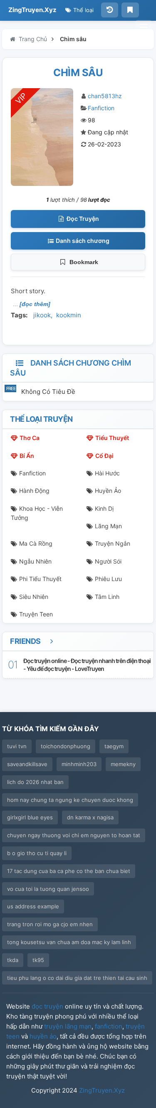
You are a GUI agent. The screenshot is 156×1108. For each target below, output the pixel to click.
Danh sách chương (81, 240)
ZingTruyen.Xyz (32, 10)
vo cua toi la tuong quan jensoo (48, 888)
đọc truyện (47, 1006)
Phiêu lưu (108, 578)
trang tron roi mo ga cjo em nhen (50, 924)
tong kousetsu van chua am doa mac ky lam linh (69, 942)
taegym (114, 746)
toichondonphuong (65, 746)
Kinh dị (104, 508)
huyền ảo (43, 1036)
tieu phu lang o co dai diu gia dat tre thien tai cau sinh (77, 977)
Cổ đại (104, 455)
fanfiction (108, 1026)
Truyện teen (36, 614)
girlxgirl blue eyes (30, 817)
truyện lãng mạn (68, 1026)
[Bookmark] (130, 9)
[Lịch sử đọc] (109, 9)
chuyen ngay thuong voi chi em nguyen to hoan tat (73, 835)
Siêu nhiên (33, 596)
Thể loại (83, 10)
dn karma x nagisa (90, 817)
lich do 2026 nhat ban (35, 782)
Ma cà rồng (35, 543)
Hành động (34, 490)
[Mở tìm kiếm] (143, 27)
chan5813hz (105, 95)
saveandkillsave (27, 764)
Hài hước (107, 473)
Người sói (108, 561)
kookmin (68, 315)
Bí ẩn (27, 455)
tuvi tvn (17, 746)
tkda (12, 960)
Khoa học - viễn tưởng (37, 513)
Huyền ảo (108, 490)
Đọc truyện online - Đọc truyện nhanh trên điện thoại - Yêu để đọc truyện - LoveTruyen (87, 664)
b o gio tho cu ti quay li (37, 853)
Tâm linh (107, 596)
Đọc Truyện (82, 218)
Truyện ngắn (112, 543)
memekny (123, 764)
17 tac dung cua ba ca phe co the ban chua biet (68, 871)
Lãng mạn (108, 525)
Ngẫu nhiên (35, 561)
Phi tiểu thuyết (40, 578)
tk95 (38, 960)
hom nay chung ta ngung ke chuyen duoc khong (70, 799)
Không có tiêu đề (48, 392)
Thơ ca (30, 437)
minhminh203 (79, 764)
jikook (42, 315)
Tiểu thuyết (112, 437)
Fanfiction (101, 107)
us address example (33, 906)
